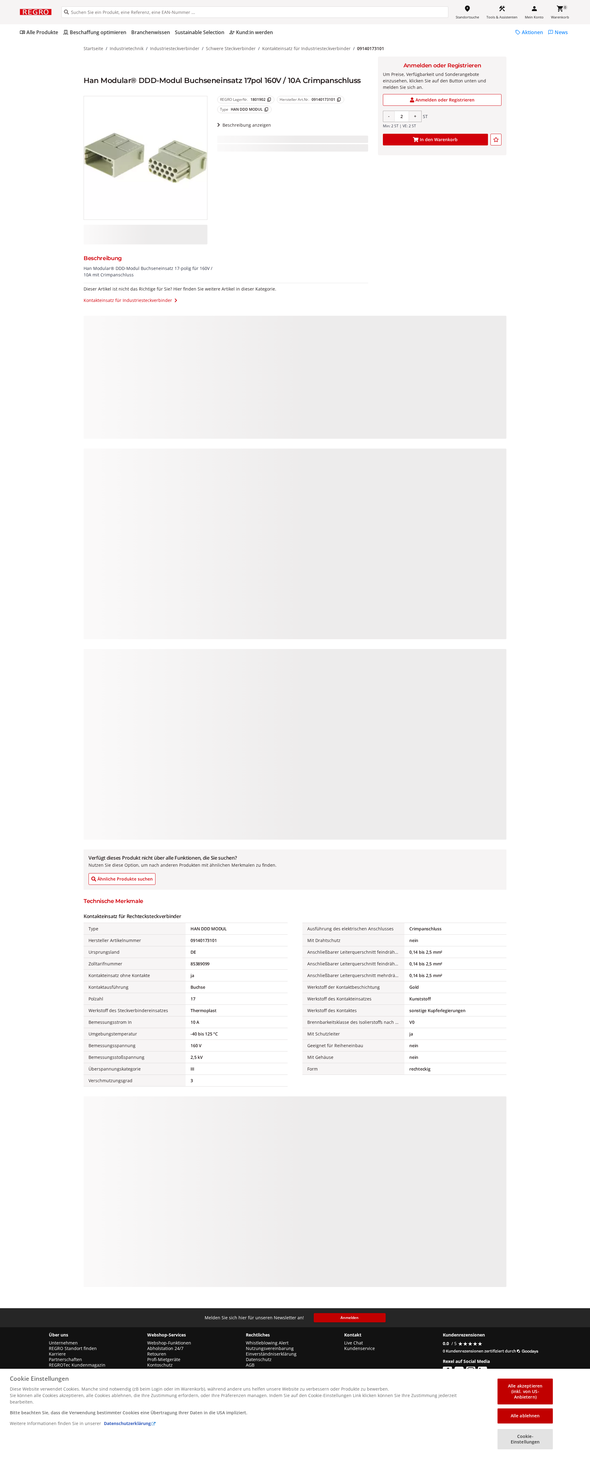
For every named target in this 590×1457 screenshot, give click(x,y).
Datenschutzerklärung (127, 1423)
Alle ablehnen (525, 1416)
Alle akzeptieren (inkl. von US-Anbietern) (525, 1391)
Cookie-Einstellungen (525, 1439)
